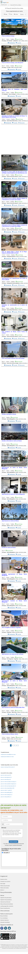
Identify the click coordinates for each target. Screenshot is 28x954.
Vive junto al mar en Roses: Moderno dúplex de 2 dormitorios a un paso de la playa (14, 199)
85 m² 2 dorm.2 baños (15, 362)
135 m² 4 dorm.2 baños (12, 738)
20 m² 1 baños (14, 418)
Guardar (19, 43)
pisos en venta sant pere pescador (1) (8, 786)
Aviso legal (2, 883)
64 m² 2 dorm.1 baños (15, 93)
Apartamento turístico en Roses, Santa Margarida (14, 601)
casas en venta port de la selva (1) (8, 767)
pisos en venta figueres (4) (6, 777)
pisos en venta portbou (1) (6, 796)
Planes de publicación (5, 908)
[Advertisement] (14, 139)
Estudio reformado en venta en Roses (12, 441)
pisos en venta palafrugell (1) (6, 792)
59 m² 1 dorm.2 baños (14, 604)
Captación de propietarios (6, 899)
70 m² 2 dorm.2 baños (15, 229)
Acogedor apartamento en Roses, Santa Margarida (14, 574)
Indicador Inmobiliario (5, 922)
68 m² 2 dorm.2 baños (15, 202)
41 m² (14, 551)
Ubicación (22, 123)
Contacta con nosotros (5, 881)
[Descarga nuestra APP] (8, 936)
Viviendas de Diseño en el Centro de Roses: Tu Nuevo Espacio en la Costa (14, 116)
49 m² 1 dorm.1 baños (14, 471)
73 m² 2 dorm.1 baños (12, 524)
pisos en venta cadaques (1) (6, 794)
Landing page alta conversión (6, 906)
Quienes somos (3, 879)
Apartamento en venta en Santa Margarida (13, 494)
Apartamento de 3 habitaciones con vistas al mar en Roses (14, 279)
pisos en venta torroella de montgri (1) (8, 781)
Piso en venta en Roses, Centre (10, 734)
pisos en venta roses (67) (6, 775)
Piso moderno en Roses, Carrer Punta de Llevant (14, 332)
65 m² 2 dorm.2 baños (15, 335)
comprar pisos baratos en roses (7, 756)
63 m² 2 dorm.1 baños (15, 711)
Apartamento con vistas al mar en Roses (12, 654)
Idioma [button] (2, 890)
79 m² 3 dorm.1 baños (12, 631)
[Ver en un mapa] (5, 14)
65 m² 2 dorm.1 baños (15, 175)
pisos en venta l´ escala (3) (6, 790)
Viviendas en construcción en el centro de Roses (14, 305)
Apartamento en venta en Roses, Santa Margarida (14, 468)
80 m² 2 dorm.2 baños (15, 309)
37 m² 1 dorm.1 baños (14, 498)
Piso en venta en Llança (8, 36)
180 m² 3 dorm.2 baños (15, 282)
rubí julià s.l (6, 852)
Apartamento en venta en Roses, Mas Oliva (13, 707)
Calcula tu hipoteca (4, 920)
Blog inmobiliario (4, 915)
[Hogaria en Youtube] (10, 928)
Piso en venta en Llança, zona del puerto (12, 62)
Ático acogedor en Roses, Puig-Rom (11, 627)
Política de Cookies (4, 887)
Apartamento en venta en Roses (10, 520)
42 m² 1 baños (14, 444)
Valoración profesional (5, 901)
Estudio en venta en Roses (9, 547)
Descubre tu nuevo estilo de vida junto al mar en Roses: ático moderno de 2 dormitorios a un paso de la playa (14, 173)
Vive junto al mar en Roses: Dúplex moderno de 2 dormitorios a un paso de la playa (14, 225)
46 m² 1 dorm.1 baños (15, 658)
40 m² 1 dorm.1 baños (15, 40)
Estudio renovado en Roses (9, 414)
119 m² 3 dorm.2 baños (14, 255)
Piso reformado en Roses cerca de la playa (13, 358)
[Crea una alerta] (16, 14)
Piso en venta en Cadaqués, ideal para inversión (14, 90)
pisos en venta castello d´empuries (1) (8, 783)
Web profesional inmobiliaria (6, 904)
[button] (16, 5)
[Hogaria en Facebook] (2, 928)
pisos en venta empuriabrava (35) (7, 788)
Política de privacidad (5, 885)
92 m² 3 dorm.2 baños (12, 66)
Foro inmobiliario (4, 918)
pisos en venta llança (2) (6, 779)
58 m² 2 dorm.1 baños (14, 578)
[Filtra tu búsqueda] (10, 14)
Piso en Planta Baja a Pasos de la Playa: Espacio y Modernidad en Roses (14, 252)
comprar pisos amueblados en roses (8, 754)
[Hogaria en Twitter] (6, 928)
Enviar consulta (13, 841)
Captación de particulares (5, 897)
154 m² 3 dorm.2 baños (15, 120)
